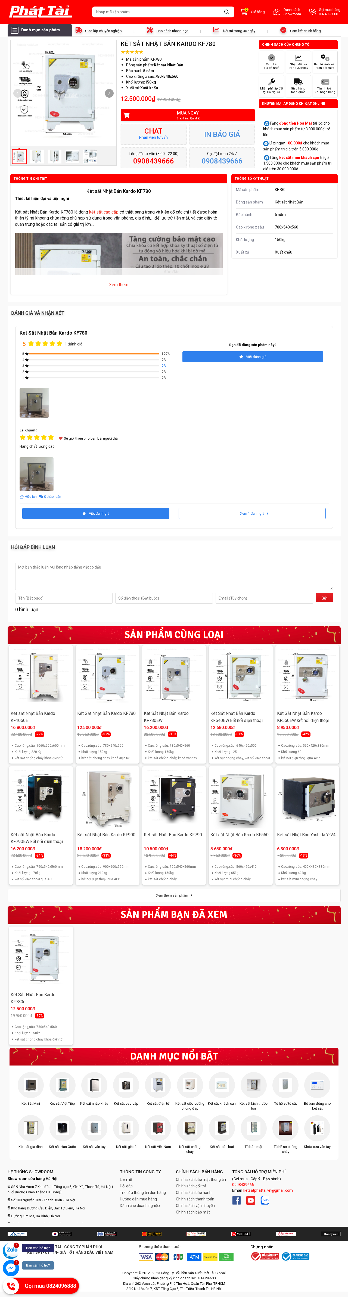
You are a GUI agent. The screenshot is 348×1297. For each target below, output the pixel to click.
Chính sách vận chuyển (195, 1205)
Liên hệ (126, 1179)
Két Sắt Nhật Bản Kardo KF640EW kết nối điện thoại (236, 717)
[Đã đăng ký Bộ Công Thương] (264, 1256)
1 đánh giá (73, 344)
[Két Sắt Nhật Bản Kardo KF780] (107, 677)
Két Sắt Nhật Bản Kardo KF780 (106, 713)
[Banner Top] (17, 1234)
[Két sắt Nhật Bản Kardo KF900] (107, 798)
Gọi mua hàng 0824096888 (329, 12)
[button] (109, 93)
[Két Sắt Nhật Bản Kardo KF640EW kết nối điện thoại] (240, 677)
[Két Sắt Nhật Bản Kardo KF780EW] (174, 677)
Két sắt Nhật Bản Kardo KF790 (173, 834)
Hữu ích (31, 497)
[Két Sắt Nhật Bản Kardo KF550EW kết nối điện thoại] (307, 677)
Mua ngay (187, 115)
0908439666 (243, 1184)
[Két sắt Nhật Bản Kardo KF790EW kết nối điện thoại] (41, 798)
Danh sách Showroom (292, 12)
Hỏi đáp (126, 1186)
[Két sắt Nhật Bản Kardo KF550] (240, 798)
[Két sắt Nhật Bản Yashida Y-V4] (307, 798)
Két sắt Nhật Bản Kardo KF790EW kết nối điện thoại (37, 838)
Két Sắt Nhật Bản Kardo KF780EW (166, 717)
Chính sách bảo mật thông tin (201, 1179)
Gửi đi (324, 599)
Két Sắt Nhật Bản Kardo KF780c (33, 998)
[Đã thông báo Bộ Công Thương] (295, 1256)
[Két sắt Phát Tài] (48, 12)
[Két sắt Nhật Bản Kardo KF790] (174, 798)
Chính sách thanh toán (195, 1199)
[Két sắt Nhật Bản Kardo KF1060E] (41, 677)
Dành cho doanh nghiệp (140, 1205)
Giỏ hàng (255, 11)
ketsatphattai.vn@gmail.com (268, 1190)
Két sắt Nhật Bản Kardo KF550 (239, 834)
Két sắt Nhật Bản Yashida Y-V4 (306, 834)
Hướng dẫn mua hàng (138, 1199)
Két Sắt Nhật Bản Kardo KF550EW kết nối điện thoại (303, 717)
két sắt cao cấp (104, 212)
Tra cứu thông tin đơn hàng (143, 1192)
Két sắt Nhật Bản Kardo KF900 (106, 834)
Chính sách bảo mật (193, 1212)
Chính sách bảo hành (194, 1192)
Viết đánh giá (256, 357)
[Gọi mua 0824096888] (11, 1286)
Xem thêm (118, 284)
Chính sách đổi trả (191, 1186)
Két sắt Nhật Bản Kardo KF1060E (33, 717)
